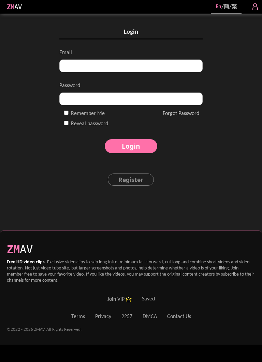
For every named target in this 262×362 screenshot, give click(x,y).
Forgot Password (181, 113)
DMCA (150, 316)
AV (18, 7)
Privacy (103, 316)
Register (130, 180)
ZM (10, 7)
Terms (78, 316)
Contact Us (179, 316)
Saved (148, 299)
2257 (126, 316)
